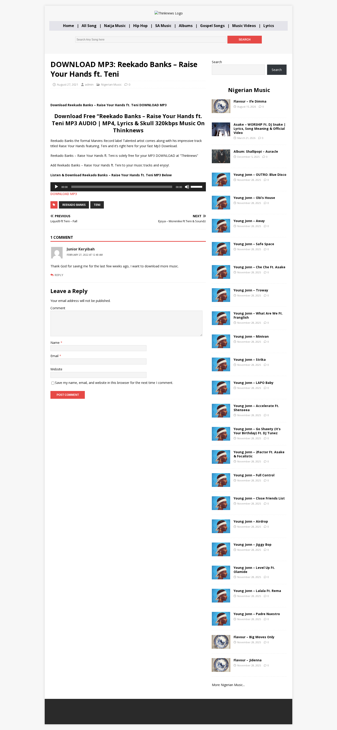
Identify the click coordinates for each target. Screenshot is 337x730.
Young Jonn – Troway (251, 290)
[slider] (197, 186)
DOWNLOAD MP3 (63, 194)
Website (56, 369)
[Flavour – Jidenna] (221, 669)
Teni (97, 205)
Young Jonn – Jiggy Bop (252, 544)
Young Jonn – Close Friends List (259, 498)
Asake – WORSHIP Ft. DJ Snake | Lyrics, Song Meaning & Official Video (260, 128)
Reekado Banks (74, 205)
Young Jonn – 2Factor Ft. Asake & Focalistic (259, 454)
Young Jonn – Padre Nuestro (257, 614)
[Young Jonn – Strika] (221, 368)
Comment (57, 308)
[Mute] (187, 187)
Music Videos (244, 25)
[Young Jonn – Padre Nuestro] (221, 623)
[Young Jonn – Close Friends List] (221, 507)
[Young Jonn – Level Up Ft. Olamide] (221, 576)
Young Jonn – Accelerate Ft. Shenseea (256, 408)
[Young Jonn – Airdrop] (221, 530)
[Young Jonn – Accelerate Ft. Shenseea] (221, 414)
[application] (128, 186)
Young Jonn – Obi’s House (254, 197)
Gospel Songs (212, 25)
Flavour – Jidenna (248, 660)
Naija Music (115, 25)
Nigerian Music (111, 84)
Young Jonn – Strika (250, 359)
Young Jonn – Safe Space (254, 244)
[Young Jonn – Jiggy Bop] (221, 553)
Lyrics (268, 25)
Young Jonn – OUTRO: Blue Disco (260, 174)
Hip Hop (140, 25)
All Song (89, 25)
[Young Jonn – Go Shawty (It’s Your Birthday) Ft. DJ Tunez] (221, 438)
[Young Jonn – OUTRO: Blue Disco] (221, 183)
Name (55, 342)
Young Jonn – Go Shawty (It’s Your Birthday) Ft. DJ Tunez (257, 431)
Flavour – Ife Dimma (250, 101)
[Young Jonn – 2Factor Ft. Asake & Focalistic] (221, 461)
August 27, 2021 (67, 84)
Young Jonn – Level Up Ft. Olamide (254, 569)
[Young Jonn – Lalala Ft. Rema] (221, 599)
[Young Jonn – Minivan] (221, 345)
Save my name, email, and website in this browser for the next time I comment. (114, 382)
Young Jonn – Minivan (251, 336)
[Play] (56, 187)
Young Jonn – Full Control (254, 475)
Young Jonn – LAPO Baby (253, 382)
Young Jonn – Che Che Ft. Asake (259, 267)
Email (54, 356)
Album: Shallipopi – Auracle (256, 151)
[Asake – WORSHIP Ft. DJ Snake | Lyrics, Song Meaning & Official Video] (221, 133)
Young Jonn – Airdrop (251, 521)
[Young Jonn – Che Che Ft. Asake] (221, 276)
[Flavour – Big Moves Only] (221, 646)
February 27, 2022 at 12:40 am (85, 254)
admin (89, 84)
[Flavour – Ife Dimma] (221, 110)
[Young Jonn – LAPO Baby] (221, 391)
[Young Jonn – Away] (221, 230)
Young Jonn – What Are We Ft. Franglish (258, 315)
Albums (186, 25)
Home (68, 25)
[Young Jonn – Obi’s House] (221, 206)
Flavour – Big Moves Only (254, 637)
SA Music (163, 25)
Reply (59, 275)
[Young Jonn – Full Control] (221, 484)
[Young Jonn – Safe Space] (221, 253)
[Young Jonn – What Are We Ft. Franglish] (221, 322)
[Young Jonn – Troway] (221, 299)
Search (217, 62)
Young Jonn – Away (249, 221)
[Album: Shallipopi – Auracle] (221, 160)
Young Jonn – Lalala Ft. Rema (257, 591)
